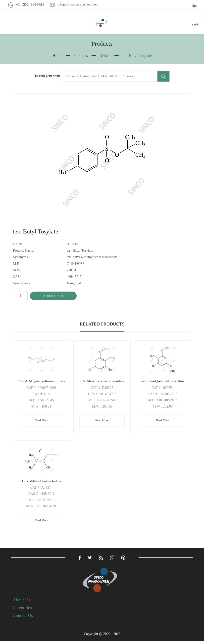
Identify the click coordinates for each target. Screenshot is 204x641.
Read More (41, 420)
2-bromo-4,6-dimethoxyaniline (162, 381)
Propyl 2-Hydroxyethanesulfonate (41, 381)
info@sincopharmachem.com (78, 4)
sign (195, 5)
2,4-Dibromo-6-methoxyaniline (102, 381)
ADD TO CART (53, 296)
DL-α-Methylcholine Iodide (41, 481)
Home (57, 55)
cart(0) (197, 24)
